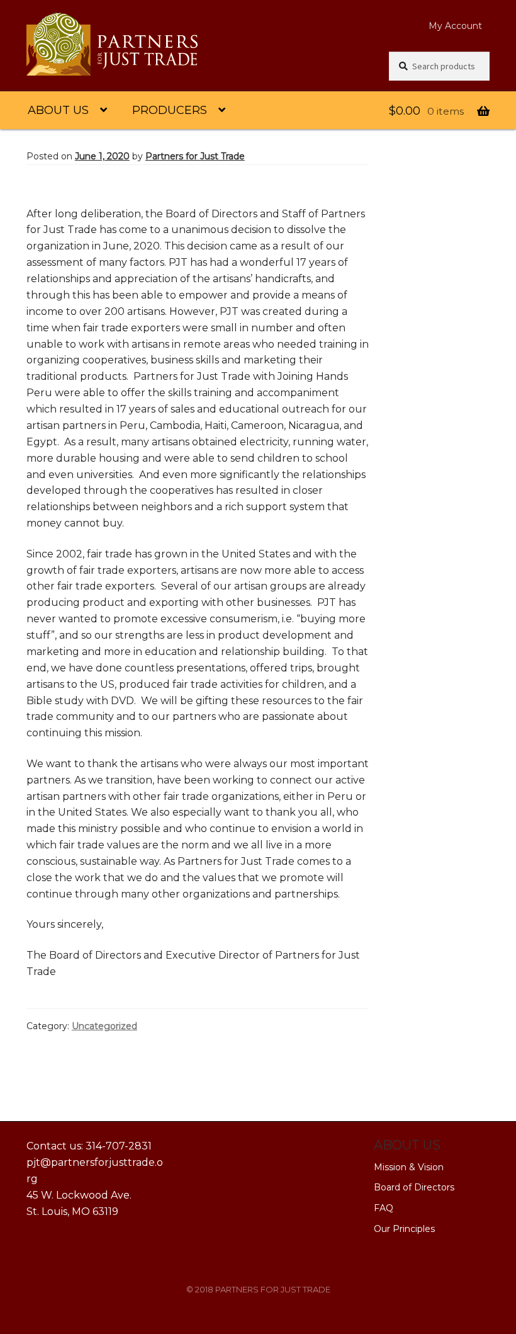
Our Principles (404, 1228)
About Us (58, 110)
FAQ (383, 1208)
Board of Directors (414, 1187)
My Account (455, 25)
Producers (169, 110)
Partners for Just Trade (195, 156)
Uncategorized (104, 1026)
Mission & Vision (409, 1167)
